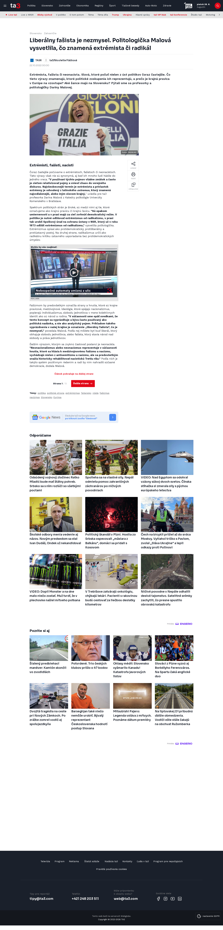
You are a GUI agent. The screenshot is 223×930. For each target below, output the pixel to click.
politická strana (55, 393)
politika (42, 393)
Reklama (74, 861)
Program (59, 861)
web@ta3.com (126, 899)
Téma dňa (103, 15)
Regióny (99, 5)
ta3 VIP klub (160, 15)
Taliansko (86, 393)
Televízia (45, 861)
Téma (91, 15)
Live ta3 (12, 15)
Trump (115, 15)
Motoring (210, 15)
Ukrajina (127, 15)
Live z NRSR (27, 15)
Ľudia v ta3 (143, 861)
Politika (31, 5)
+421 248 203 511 (85, 899)
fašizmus (104, 393)
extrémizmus (73, 393)
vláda (96, 393)
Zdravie (167, 5)
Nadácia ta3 (111, 861)
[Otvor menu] (5, 6)
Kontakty (127, 861)
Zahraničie (64, 5)
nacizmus (35, 397)
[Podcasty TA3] (188, 5)
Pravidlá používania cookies (111, 869)
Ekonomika (82, 5)
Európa (57, 397)
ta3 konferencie (178, 15)
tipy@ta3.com (41, 899)
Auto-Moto (151, 5)
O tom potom (77, 15)
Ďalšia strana (81, 383)
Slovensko (47, 5)
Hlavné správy (143, 15)
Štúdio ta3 (196, 15)
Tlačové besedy (130, 5)
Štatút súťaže (91, 861)
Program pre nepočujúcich (168, 861)
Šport (112, 5)
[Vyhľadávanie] (218, 6)
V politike (61, 15)
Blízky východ (44, 15)
